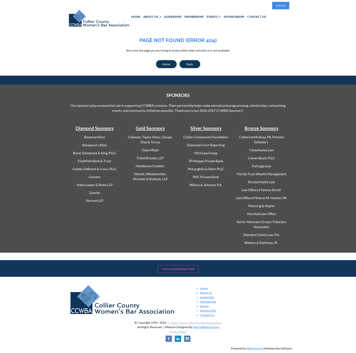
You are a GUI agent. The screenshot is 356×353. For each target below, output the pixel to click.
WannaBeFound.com (206, 327)
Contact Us (207, 315)
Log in (281, 5)
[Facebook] (169, 339)
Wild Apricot (255, 348)
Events (204, 306)
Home (166, 64)
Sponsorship (208, 310)
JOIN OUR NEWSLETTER (178, 269)
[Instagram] (187, 339)
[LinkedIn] (178, 339)
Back (190, 64)
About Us (206, 292)
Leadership (207, 297)
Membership (208, 301)
